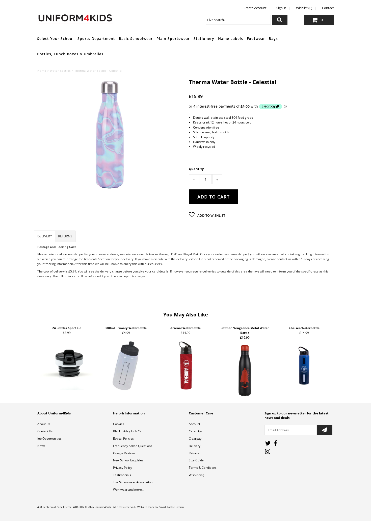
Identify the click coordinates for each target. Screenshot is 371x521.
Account (194, 424)
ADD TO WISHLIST (211, 215)
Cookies (118, 424)
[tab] (44, 236)
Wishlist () (196, 475)
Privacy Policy (122, 467)
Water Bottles (60, 70)
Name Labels (230, 38)
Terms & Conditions (203, 467)
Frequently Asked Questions (132, 446)
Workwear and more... (128, 489)
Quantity (196, 168)
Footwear (256, 38)
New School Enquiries (128, 460)
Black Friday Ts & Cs (127, 431)
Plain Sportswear (173, 38)
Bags (273, 38)
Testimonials (122, 475)
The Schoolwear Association (132, 482)
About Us (43, 424)
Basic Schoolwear (136, 38)
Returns (194, 453)
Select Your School (55, 38)
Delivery (194, 446)
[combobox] (238, 20)
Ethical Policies (123, 438)
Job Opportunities (49, 438)
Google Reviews (124, 453)
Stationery (204, 38)
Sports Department (96, 38)
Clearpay (195, 438)
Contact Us (45, 431)
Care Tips (195, 431)
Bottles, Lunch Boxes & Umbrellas (70, 54)
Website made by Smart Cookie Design (160, 507)
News (41, 446)
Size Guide (196, 460)
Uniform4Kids (103, 507)
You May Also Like (185, 314)
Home (41, 70)
